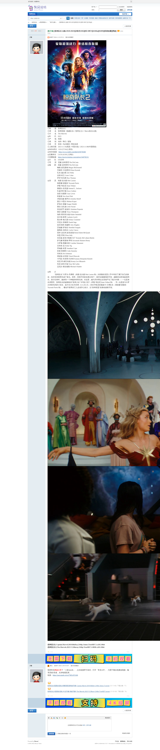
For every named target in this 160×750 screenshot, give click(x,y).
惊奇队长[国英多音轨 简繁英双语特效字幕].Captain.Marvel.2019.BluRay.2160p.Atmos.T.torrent (78, 686)
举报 (128, 652)
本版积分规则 (126, 733)
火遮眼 (86, 18)
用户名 (93, 7)
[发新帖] (32, 26)
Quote (60, 718)
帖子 (61, 18)
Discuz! (36, 741)
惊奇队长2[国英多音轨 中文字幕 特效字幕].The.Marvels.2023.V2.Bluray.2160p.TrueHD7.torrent (79, 691)
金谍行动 (125, 18)
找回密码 (129, 7)
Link (57, 718)
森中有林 (111, 18)
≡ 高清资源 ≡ (42, 22)
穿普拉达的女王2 (103, 18)
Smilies (65, 718)
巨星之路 (77, 18)
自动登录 (121, 7)
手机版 (117, 741)
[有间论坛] (37, 11)
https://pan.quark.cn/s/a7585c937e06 (65, 675)
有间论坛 (32, 14)
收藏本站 (37, 1)
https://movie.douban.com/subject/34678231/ (73, 157)
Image (54, 718)
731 (130, 18)
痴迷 (96, 18)
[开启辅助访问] (129, 1)
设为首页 (30, 1)
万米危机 (91, 18)
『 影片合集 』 (53, 22)
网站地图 (129, 741)
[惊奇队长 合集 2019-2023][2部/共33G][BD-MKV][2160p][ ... (76, 22)
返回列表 (128, 26)
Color (51, 718)
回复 (51, 652)
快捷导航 (124, 14)
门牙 (82, 18)
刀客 (30, 37)
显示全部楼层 (69, 37)
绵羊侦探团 (118, 18)
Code (62, 718)
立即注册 (129, 10)
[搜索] (68, 18)
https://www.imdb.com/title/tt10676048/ (72, 152)
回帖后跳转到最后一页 (64, 733)
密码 (93, 10)
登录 (84, 725)
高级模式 (107, 718)
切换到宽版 (131, 1)
